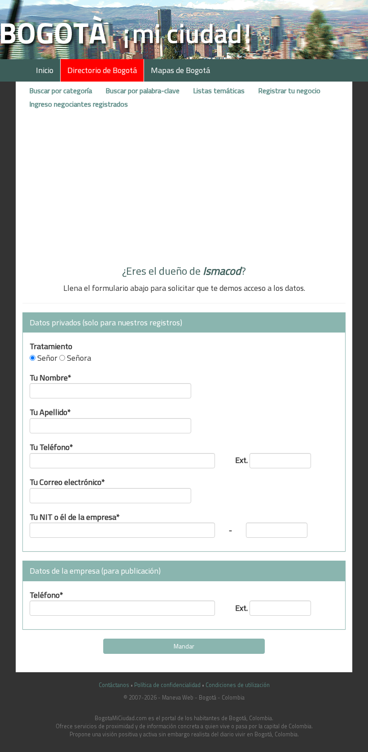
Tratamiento (51, 345)
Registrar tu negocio (289, 90)
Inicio (44, 70)
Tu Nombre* (50, 377)
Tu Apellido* (50, 411)
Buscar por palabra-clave (142, 90)
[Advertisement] (184, 189)
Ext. (241, 459)
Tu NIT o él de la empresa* (75, 516)
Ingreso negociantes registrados (78, 104)
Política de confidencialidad (167, 685)
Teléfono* (46, 594)
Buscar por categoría (60, 90)
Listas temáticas (219, 90)
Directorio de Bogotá (102, 70)
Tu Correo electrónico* (67, 481)
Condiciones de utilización (238, 685)
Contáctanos (114, 685)
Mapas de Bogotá (180, 70)
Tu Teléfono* (51, 446)
